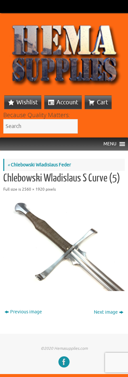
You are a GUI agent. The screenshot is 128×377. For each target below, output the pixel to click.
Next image (106, 312)
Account (67, 102)
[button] (110, 144)
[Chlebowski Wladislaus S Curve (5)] (64, 245)
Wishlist (27, 102)
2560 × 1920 (33, 189)
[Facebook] (64, 361)
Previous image (26, 312)
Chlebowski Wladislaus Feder (39, 165)
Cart (102, 102)
